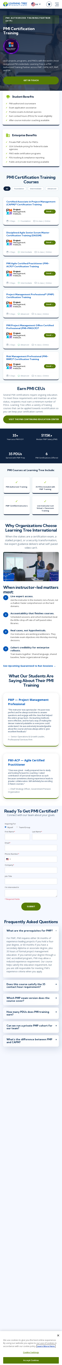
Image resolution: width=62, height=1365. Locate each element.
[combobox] (8, 859)
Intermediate (35, 188)
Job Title (8, 876)
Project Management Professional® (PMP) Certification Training (30, 296)
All (7, 188)
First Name (10, 831)
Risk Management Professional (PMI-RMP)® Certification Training (27, 358)
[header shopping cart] (49, 4)
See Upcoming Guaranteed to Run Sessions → (29, 665)
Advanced (52, 188)
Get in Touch (31, 80)
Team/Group (24, 827)
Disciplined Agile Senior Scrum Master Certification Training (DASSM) (27, 234)
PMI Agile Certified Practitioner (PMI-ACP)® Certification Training (27, 265)
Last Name (37, 831)
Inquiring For (10, 824)
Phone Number (12, 854)
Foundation (19, 188)
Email (7, 843)
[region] (31, 1348)
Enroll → (49, 211)
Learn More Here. (46, 1346)
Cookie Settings (31, 1352)
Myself (10, 827)
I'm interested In (12, 887)
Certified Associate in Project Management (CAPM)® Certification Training (30, 203)
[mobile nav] (57, 4)
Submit (31, 906)
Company (9, 865)
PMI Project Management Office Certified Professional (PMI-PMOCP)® (30, 327)
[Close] (58, 1335)
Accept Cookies (31, 1360)
